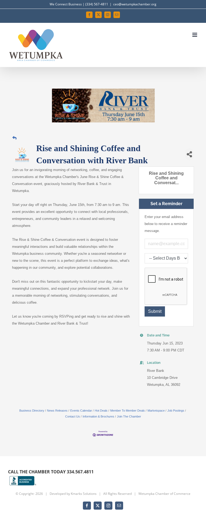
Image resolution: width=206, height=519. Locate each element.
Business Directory (31, 410)
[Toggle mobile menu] (195, 35)
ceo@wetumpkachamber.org (134, 4)
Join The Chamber (129, 416)
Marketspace (156, 410)
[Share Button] (189, 154)
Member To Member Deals (127, 410)
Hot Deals (101, 410)
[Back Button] (14, 138)
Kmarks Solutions (84, 493)
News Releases (57, 410)
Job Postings (175, 410)
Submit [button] (154, 311)
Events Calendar (81, 410)
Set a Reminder (166, 203)
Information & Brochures (98, 416)
